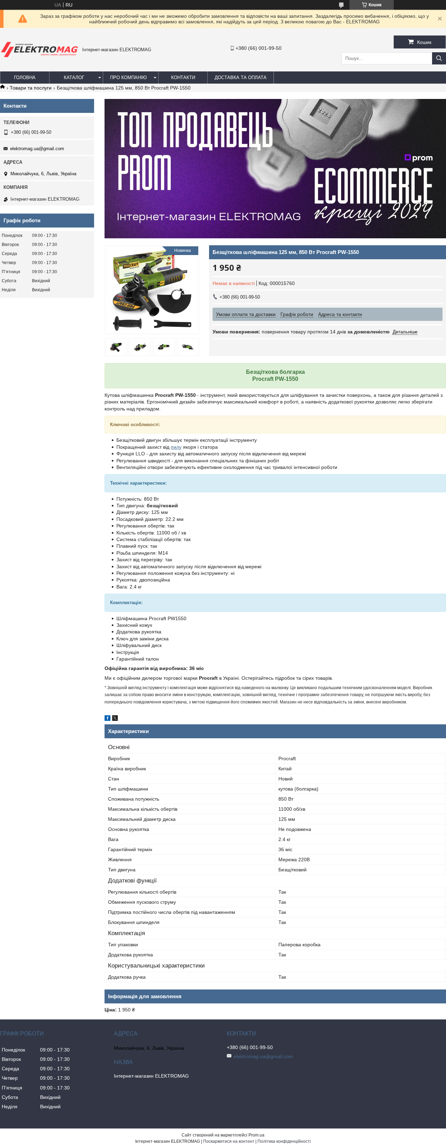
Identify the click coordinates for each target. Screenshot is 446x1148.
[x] (115, 719)
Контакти (183, 77)
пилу (176, 447)
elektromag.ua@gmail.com (37, 148)
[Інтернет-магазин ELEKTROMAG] (39, 58)
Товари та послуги (31, 88)
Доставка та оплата (241, 77)
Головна (25, 77)
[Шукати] (439, 58)
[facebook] (107, 719)
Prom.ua (256, 1135)
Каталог (74, 77)
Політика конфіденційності (284, 1141)
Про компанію (128, 77)
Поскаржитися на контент (228, 1141)
